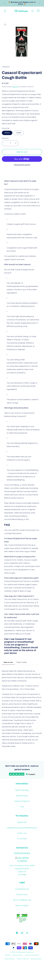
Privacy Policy (22, 894)
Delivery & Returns (22, 801)
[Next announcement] (39, 3)
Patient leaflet (22, 662)
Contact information (32, 955)
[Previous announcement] (4, 3)
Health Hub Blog (22, 790)
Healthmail (22, 822)
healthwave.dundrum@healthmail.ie (22, 828)
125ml (18, 133)
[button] (5, 11)
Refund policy (10, 959)
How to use (8, 662)
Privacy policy (17, 955)
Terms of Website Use (22, 900)
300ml (7, 133)
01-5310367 (22, 839)
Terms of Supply (22, 905)
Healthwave (20, 952)
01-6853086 (22, 861)
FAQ (22, 807)
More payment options (22, 165)
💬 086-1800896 (22, 858)
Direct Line (22, 833)
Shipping (15, 86)
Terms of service (23, 959)
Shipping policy (36, 959)
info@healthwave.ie (22, 853)
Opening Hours (22, 796)
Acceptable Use (22, 889)
